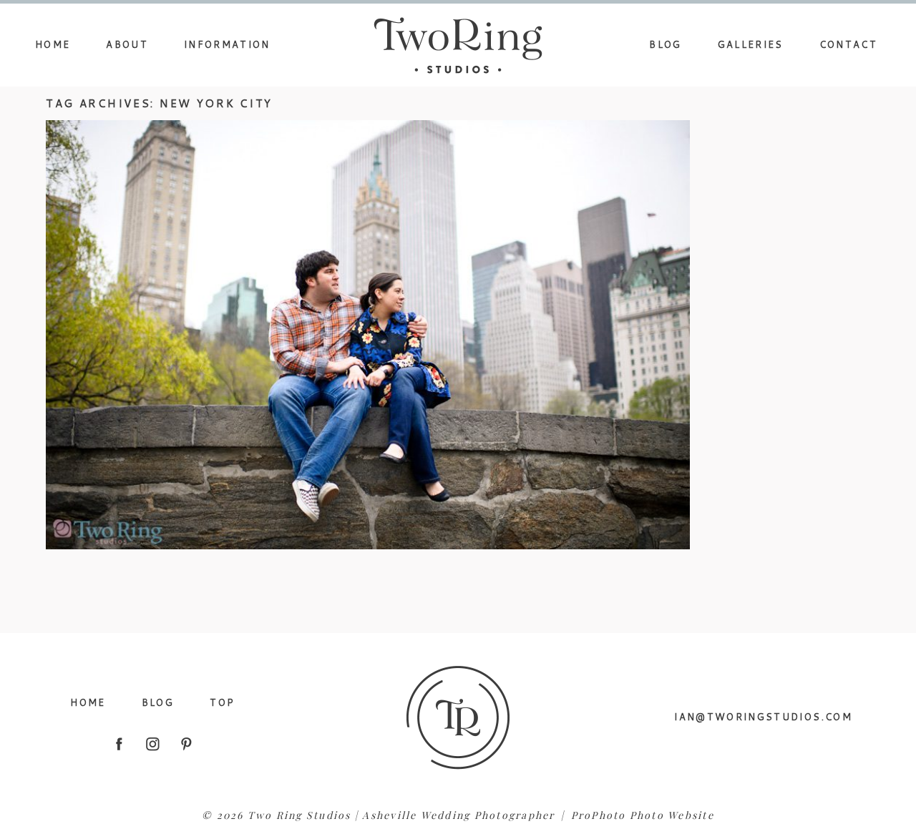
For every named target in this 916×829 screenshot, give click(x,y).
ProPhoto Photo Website (642, 815)
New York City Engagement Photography (365, 300)
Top (222, 702)
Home (52, 44)
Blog (665, 44)
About (127, 44)
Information (227, 44)
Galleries (751, 44)
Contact (848, 44)
